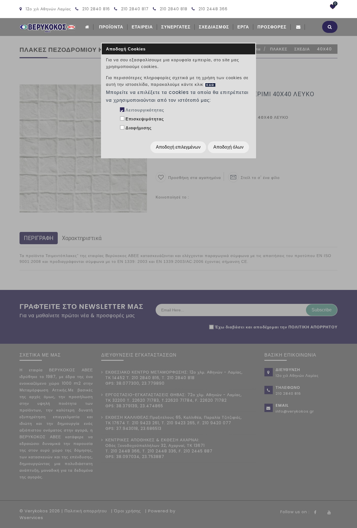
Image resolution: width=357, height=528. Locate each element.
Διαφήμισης (139, 127)
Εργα (243, 27)
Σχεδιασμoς (214, 27)
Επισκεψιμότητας (145, 119)
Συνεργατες (175, 27)
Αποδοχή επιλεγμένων (178, 147)
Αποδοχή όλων (228, 147)
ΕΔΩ (210, 84)
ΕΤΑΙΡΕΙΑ (142, 27)
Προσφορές (271, 27)
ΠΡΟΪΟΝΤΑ (111, 27)
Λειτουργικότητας (145, 110)
